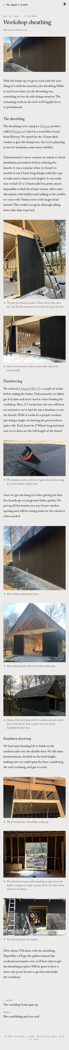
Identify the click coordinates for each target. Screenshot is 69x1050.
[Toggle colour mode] (64, 4)
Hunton (45, 126)
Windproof (18, 131)
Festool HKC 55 (31, 388)
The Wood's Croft (16, 5)
